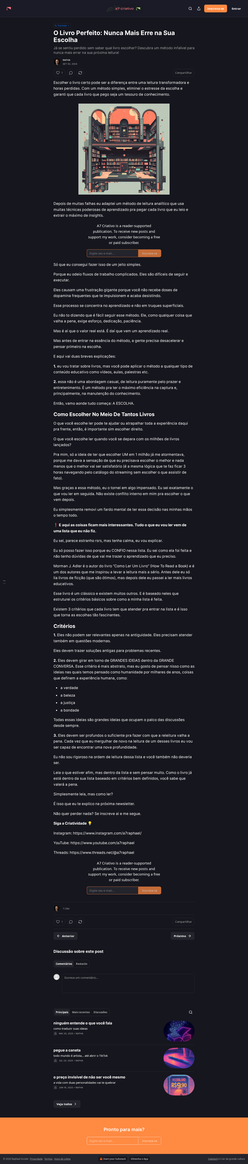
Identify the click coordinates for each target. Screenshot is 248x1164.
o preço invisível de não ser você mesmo (89, 1077)
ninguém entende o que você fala (82, 1023)
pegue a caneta (67, 1050)
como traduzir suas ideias (70, 1028)
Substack (213, 1159)
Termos (48, 1159)
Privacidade (36, 1159)
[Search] (190, 8)
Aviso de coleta (62, 1159)
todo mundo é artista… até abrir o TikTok (80, 1056)
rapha (66, 60)
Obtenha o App (139, 1159)
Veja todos (64, 1104)
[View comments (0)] (71, 73)
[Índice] (4, 582)
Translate (62, 25)
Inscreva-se (215, 8)
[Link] (48, 414)
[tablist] (71, 964)
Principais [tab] (62, 1012)
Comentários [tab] (64, 964)
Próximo (180, 936)
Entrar (236, 8)
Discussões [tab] (100, 1012)
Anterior (68, 936)
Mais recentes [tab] (81, 1012)
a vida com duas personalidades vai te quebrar (84, 1082)
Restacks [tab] (81, 964)
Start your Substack (114, 1159)
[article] (124, 1031)
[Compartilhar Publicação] (199, 8)
